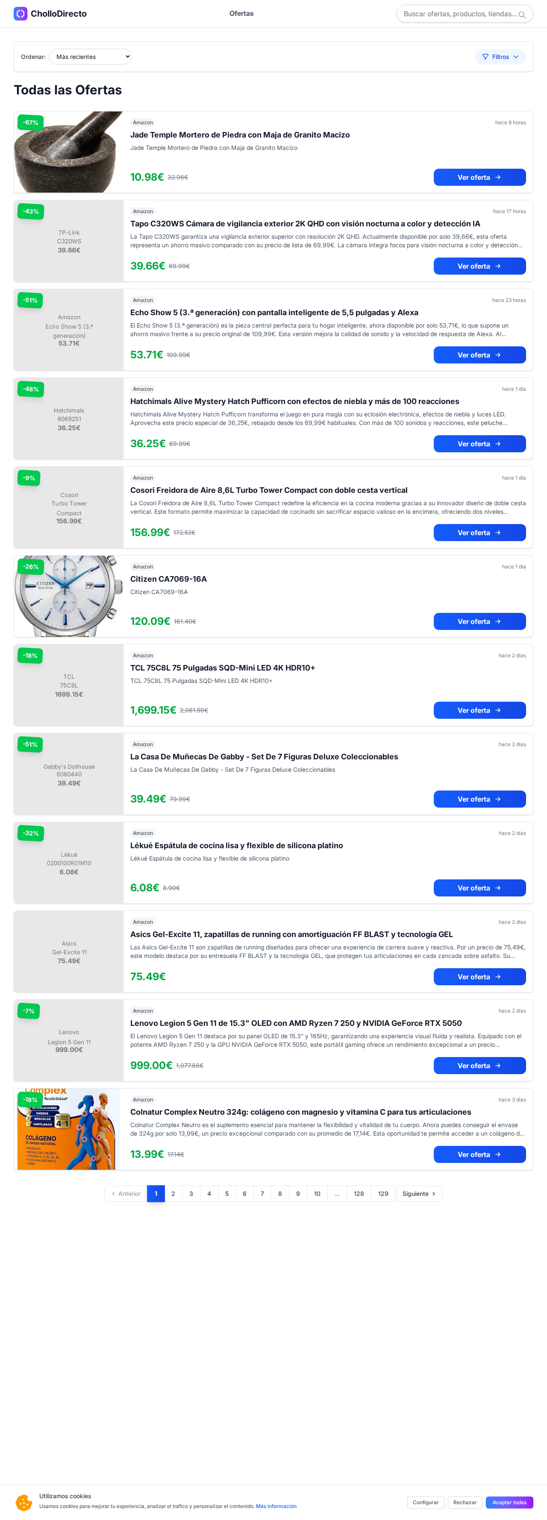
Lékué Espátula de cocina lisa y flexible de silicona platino (236, 845)
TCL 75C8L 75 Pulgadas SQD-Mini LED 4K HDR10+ (222, 667)
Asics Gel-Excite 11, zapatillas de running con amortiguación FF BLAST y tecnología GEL (291, 934)
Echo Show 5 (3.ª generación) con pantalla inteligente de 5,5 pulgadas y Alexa (274, 312)
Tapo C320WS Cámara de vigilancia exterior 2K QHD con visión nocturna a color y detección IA (305, 223)
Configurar (426, 1502)
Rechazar (465, 1502)
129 (383, 1193)
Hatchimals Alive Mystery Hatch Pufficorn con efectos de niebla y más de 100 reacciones (294, 401)
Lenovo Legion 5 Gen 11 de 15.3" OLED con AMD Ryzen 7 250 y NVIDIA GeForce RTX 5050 (296, 1023)
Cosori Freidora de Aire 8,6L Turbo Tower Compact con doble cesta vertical (269, 490)
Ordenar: (33, 56)
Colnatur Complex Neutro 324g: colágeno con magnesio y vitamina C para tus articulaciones (300, 1111)
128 (359, 1193)
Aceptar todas (509, 1502)
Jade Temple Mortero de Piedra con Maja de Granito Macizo (240, 134)
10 (317, 1193)
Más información (276, 1506)
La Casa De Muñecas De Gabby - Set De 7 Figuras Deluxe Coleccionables (264, 756)
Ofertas (241, 13)
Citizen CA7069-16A (168, 578)
